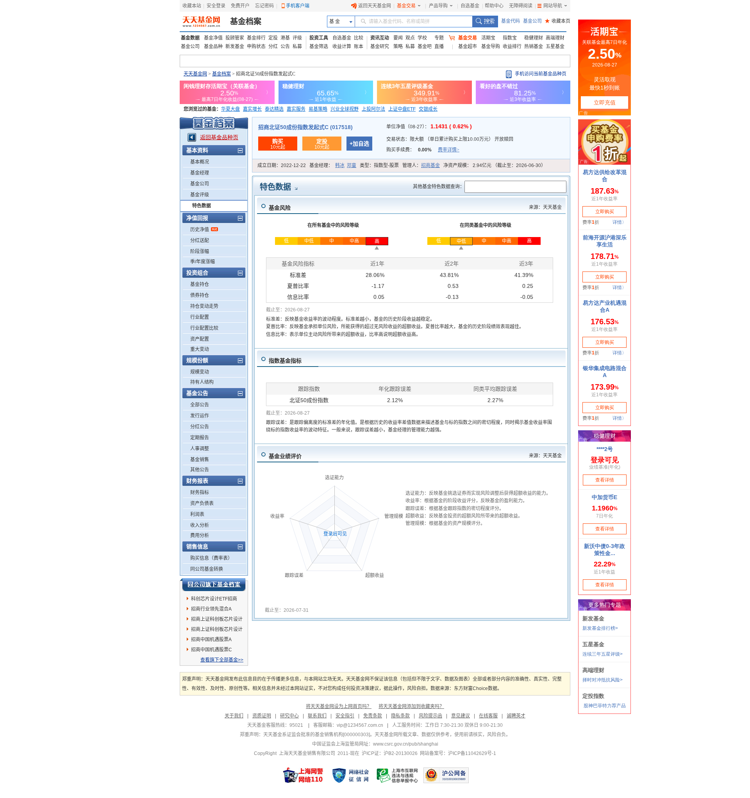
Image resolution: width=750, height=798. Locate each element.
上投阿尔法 (373, 109)
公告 (285, 46)
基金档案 (245, 21)
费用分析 (199, 535)
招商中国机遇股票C (211, 649)
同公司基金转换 (206, 569)
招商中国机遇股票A (211, 639)
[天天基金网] (202, 21)
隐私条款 (400, 716)
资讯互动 (379, 38)
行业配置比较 (204, 328)
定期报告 (199, 437)
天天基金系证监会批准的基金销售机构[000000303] (316, 734)
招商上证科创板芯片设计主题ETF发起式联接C (217, 620)
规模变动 (199, 372)
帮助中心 (494, 6)
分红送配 (199, 240)
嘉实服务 (296, 109)
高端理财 (555, 38)
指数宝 (510, 38)
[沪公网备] (446, 775)
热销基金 (533, 46)
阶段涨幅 (199, 251)
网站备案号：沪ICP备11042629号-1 (458, 753)
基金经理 (199, 173)
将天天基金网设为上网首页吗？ (338, 706)
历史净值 (199, 229)
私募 (297, 46)
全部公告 (199, 405)
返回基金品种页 (219, 137)
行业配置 (199, 317)
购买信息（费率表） (211, 558)
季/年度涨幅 (202, 261)
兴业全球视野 (344, 109)
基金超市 (467, 46)
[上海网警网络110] (303, 775)
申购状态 (256, 46)
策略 (398, 46)
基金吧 (425, 46)
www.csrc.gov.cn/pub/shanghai (405, 744)
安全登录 (216, 6)
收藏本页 (557, 21)
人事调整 (199, 448)
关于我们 (234, 716)
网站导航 (552, 6)
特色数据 (201, 205)
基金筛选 (318, 46)
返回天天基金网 (374, 6)
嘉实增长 (252, 109)
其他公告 (199, 470)
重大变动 (199, 349)
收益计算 (341, 46)
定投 (273, 38)
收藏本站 (191, 6)
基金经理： (332, 165)
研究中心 (289, 716)
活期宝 (488, 38)
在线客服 (488, 716)
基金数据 (190, 38)
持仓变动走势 (204, 306)
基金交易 (406, 6)
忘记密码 (264, 6)
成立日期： (281, 165)
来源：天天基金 (545, 207)
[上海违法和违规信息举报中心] (397, 775)
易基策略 (318, 109)
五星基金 (555, 46)
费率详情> (448, 150)
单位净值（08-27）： (429, 126)
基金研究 (379, 46)
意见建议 (460, 716)
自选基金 (470, 6)
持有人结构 (202, 382)
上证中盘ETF (402, 109)
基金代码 (510, 21)
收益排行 (512, 46)
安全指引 (345, 716)
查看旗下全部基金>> (221, 660)
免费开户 (240, 6)
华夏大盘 (230, 109)
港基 (285, 38)
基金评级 (199, 195)
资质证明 (261, 716)
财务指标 (199, 492)
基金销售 (199, 459)
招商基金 (430, 165)
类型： (379, 165)
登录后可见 (335, 534)
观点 (410, 38)
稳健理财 (533, 38)
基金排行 (256, 38)
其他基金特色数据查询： (438, 186)
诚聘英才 (516, 716)
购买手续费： (422, 150)
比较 (358, 38)
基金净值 (213, 38)
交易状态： (449, 139)
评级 (297, 38)
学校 (422, 38)
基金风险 (280, 208)
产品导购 (438, 6)
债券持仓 (199, 295)
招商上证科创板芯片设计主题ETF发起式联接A (217, 630)
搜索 (485, 21)
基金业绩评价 (285, 456)
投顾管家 (234, 38)
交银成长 (428, 109)
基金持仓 (199, 284)
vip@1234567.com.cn (360, 725)
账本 (358, 46)
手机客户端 (297, 6)
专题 (439, 38)
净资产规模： (494, 165)
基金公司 (532, 21)
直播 (439, 46)
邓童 (351, 165)
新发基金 (234, 46)
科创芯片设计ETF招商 (214, 599)
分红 (273, 46)
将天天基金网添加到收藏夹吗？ (411, 706)
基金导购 (490, 46)
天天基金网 (195, 74)
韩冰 (340, 165)
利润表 (197, 514)
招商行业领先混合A (211, 609)
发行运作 (199, 416)
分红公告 (199, 427)
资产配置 (199, 339)
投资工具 (318, 38)
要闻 (398, 38)
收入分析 (199, 525)
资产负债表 (202, 503)
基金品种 (213, 46)
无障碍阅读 (520, 6)
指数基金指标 (285, 361)
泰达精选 (274, 109)
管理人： (421, 165)
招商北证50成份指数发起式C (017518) (305, 127)
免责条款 (372, 716)
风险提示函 (430, 716)
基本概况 (199, 162)
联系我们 (317, 716)
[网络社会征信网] (350, 775)
